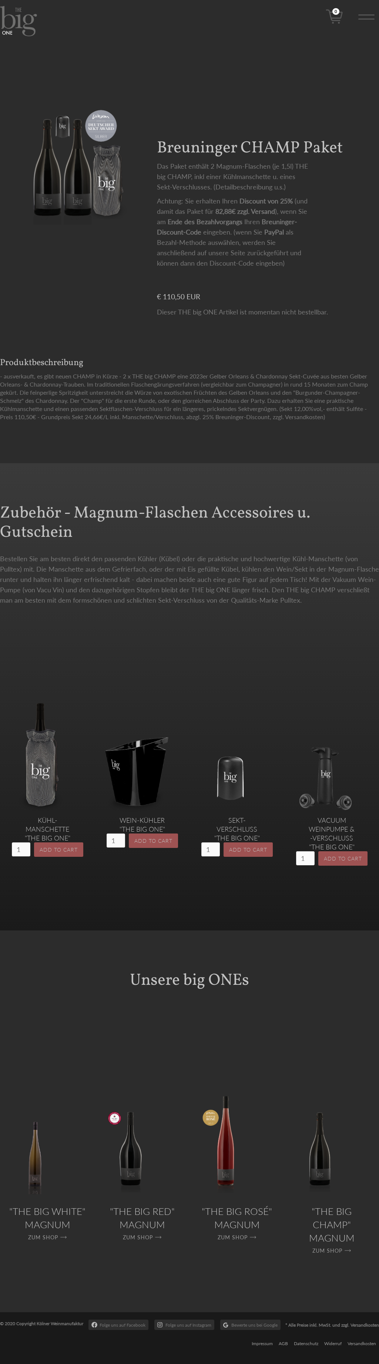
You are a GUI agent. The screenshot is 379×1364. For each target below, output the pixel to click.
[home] (24, 21)
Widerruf (333, 1343)
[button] (366, 16)
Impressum (262, 1343)
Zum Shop (43, 1237)
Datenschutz (306, 1343)
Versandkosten (362, 1343)
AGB (283, 1343)
